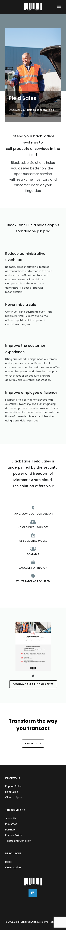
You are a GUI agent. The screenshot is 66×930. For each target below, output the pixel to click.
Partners (10, 829)
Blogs (8, 862)
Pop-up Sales (13, 786)
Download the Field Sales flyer (33, 684)
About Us (10, 818)
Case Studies (13, 867)
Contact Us (33, 743)
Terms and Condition (18, 841)
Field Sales (11, 791)
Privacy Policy (13, 835)
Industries (11, 824)
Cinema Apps (13, 797)
